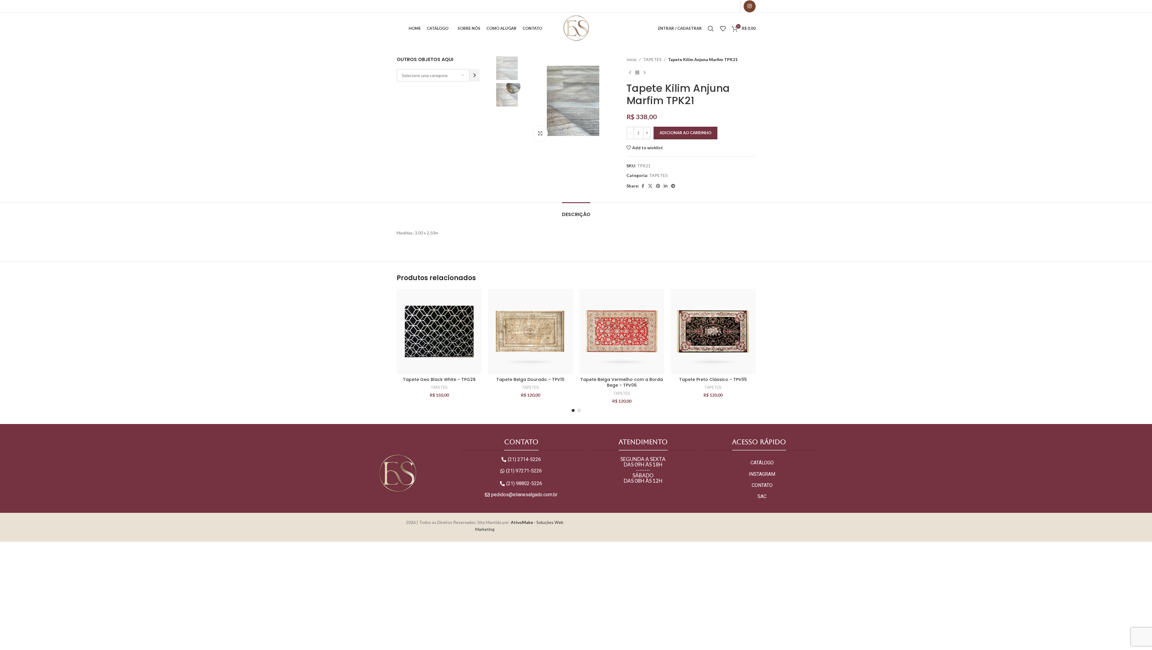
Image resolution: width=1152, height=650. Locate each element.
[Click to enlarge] (540, 133)
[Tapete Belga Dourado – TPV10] (530, 331)
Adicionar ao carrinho (685, 132)
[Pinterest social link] (658, 186)
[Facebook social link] (642, 186)
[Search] (711, 29)
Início (631, 59)
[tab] (576, 211)
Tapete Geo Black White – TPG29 (439, 379)
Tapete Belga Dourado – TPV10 (530, 379)
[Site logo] (576, 27)
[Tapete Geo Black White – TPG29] (439, 331)
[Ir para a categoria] (474, 75)
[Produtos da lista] (723, 29)
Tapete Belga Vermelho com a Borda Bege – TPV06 (621, 382)
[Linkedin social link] (665, 186)
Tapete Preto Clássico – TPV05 (713, 379)
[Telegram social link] (673, 186)
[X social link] (650, 186)
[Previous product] (630, 72)
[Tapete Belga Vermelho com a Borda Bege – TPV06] (621, 331)
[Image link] (397, 473)
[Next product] (644, 72)
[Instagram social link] (750, 6)
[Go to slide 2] (579, 410)
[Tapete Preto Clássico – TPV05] (713, 331)
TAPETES (652, 59)
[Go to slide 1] (573, 410)
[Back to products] (637, 72)
